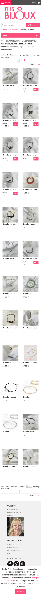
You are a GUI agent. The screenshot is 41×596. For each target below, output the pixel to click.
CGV (9, 553)
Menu (7, 2)
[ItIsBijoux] (20, 13)
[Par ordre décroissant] (39, 64)
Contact (10, 515)
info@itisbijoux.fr (15, 512)
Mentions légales (13, 550)
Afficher (22, 55)
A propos (10, 544)
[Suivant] (24, 60)
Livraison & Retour (14, 547)
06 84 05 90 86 (14, 509)
